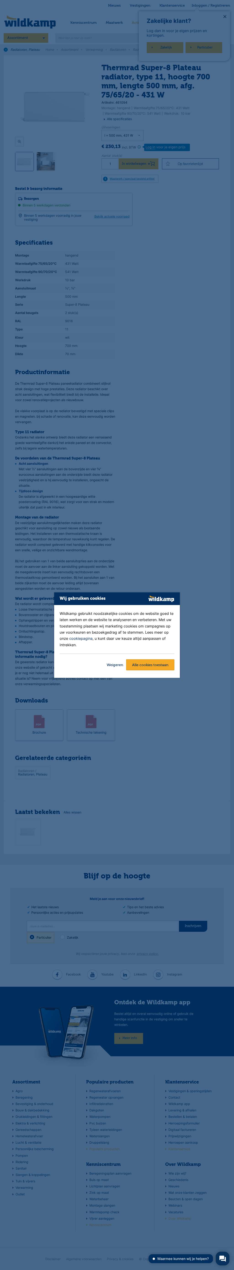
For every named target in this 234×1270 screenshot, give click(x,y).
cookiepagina (81, 638)
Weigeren (115, 665)
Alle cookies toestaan (150, 665)
